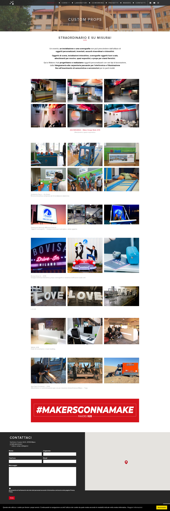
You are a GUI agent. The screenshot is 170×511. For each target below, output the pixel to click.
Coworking (98, 3)
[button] (126, 462)
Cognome (47, 451)
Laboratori (81, 3)
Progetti (113, 3)
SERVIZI (51, 3)
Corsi (65, 3)
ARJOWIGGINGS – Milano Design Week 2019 (85, 130)
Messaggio (13, 465)
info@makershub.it (16, 444)
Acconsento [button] (162, 507)
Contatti (141, 3)
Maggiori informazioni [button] (134, 507)
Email (45, 458)
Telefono (12, 458)
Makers (127, 3)
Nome (11, 451)
